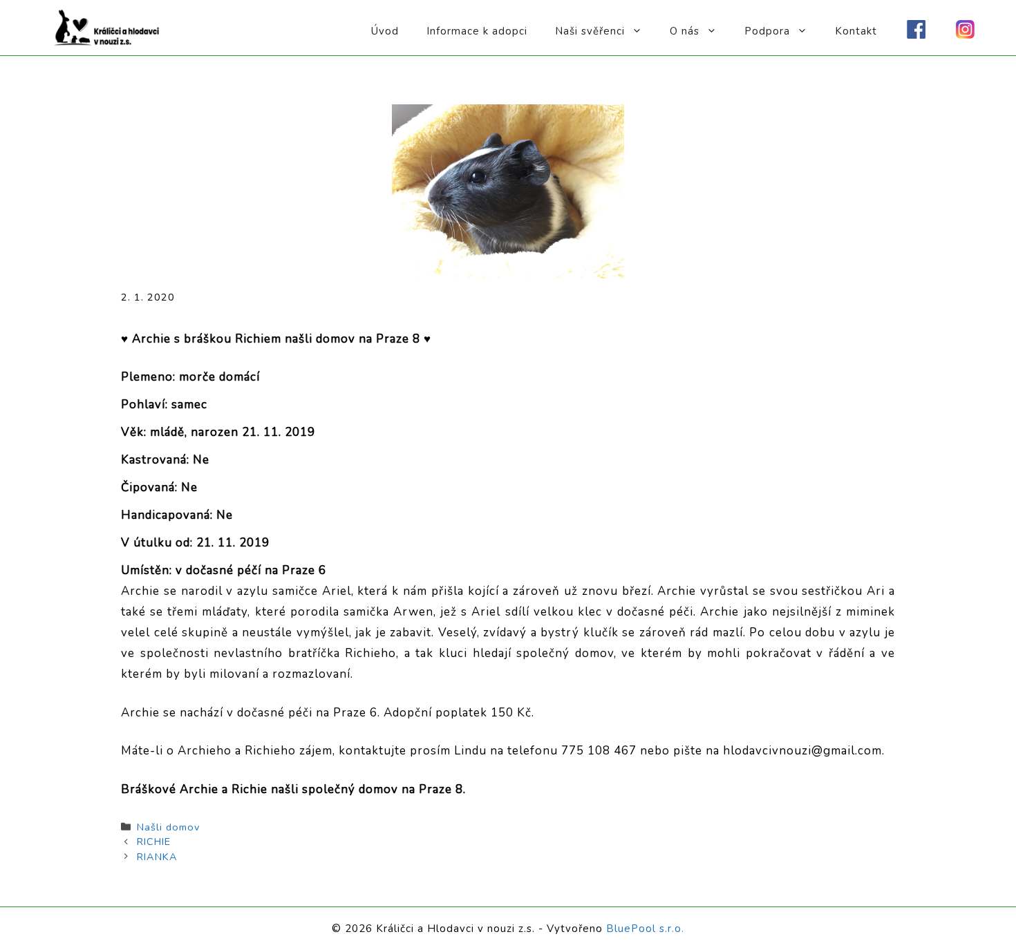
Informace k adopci (476, 31)
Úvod (385, 31)
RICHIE (154, 841)
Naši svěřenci (590, 31)
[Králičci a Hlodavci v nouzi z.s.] (107, 27)
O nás (684, 31)
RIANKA (157, 857)
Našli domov (168, 827)
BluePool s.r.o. (645, 928)
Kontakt (856, 31)
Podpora (767, 31)
